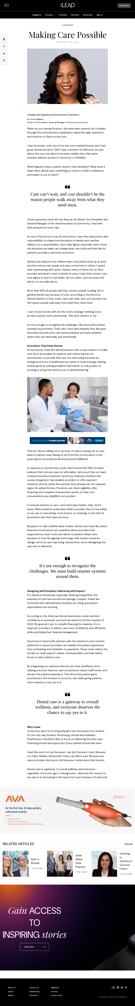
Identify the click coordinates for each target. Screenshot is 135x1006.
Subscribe (124, 5)
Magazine (36, 15)
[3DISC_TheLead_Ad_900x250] (67, 810)
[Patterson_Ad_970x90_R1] (67, 440)
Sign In (99, 15)
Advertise (87, 15)
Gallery (11, 995)
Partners (75, 15)
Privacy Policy (56, 995)
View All (128, 843)
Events (11, 991)
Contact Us (34, 987)
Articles (49, 15)
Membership (35, 991)
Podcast (63, 15)
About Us (12, 987)
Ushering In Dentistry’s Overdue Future (126, 861)
